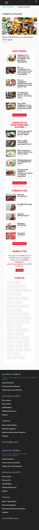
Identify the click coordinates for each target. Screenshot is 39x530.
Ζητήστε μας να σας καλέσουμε (12, 390)
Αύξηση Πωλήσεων (13, 298)
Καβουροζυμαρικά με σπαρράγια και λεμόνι (24, 161)
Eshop (22, 286)
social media (11, 294)
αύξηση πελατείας (22, 330)
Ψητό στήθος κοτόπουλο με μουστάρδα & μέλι (24, 142)
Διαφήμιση (11, 302)
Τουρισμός (18, 326)
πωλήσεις (27, 349)
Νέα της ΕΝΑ (6, 404)
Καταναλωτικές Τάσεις (13, 314)
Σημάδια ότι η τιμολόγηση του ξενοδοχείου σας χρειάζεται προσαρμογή (23, 58)
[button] (36, 2)
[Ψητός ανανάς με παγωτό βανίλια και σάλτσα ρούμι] (11, 153)
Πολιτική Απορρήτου (9, 429)
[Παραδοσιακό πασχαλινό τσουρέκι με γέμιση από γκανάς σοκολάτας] (11, 172)
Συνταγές (10, 326)
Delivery (17, 282)
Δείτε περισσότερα (19, 115)
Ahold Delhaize (7, 407)
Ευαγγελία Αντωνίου (21, 234)
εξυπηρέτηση (19, 334)
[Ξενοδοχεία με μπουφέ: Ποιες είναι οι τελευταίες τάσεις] (11, 95)
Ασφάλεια (5, 436)
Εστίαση (18, 310)
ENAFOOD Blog (8, 7)
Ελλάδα (18, 302)
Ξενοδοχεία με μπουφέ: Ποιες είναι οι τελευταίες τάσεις (24, 94)
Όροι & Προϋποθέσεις (9, 425)
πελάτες (27, 345)
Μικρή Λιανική (18, 318)
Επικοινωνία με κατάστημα (11, 386)
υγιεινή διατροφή (12, 357)
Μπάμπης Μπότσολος (21, 224)
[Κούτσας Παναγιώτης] (11, 197)
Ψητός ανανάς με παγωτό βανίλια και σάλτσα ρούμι (24, 152)
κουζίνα (26, 341)
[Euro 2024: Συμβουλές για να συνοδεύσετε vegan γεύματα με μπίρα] (11, 106)
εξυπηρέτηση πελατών (13, 337)
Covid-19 (10, 282)
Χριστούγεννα (11, 330)
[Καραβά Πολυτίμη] (11, 207)
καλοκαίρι (19, 341)
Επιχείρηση (11, 310)
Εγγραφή (19, 270)
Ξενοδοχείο (27, 318)
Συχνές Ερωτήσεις (8, 382)
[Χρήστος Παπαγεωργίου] (11, 216)
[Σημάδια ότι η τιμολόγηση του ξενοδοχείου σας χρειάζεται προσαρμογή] (11, 57)
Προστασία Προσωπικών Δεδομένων (14, 432)
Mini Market (27, 290)
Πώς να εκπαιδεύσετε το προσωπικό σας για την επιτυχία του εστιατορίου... (24, 71)
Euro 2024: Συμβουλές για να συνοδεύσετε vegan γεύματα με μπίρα (24, 105)
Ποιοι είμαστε (6, 400)
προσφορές (11, 349)
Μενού (9, 318)
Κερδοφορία (25, 314)
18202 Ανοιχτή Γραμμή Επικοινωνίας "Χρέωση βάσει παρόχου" (14, 454)
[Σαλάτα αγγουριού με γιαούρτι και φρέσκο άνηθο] (11, 133)
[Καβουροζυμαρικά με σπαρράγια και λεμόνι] (11, 162)
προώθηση (19, 349)
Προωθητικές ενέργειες (23, 322)
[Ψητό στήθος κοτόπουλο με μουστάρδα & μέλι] (11, 143)
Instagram (18, 290)
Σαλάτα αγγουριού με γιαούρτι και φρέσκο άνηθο (24, 132)
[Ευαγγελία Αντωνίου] (11, 235)
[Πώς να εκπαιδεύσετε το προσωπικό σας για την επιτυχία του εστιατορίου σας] (11, 70)
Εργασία (4, 415)
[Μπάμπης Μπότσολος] (11, 226)
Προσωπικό (11, 322)
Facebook (10, 290)
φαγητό (22, 357)
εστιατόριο (11, 341)
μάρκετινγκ (10, 345)
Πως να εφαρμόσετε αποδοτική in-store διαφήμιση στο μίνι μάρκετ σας (24, 83)
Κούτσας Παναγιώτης (22, 195)
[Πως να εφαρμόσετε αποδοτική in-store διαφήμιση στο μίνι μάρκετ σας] (11, 82)
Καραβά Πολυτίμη (24, 204)
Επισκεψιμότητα (23, 306)
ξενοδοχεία (19, 345)
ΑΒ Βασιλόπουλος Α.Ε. (9, 411)
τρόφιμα (16, 353)
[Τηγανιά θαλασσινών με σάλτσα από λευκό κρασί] (19, 26)
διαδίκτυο (10, 334)
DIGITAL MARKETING (13, 286)
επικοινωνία (25, 337)
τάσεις (9, 353)
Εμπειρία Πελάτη (12, 306)
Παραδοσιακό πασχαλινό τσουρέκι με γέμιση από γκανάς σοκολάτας (24, 173)
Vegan (18, 294)
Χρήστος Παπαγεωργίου (23, 214)
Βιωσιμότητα (23, 298)
